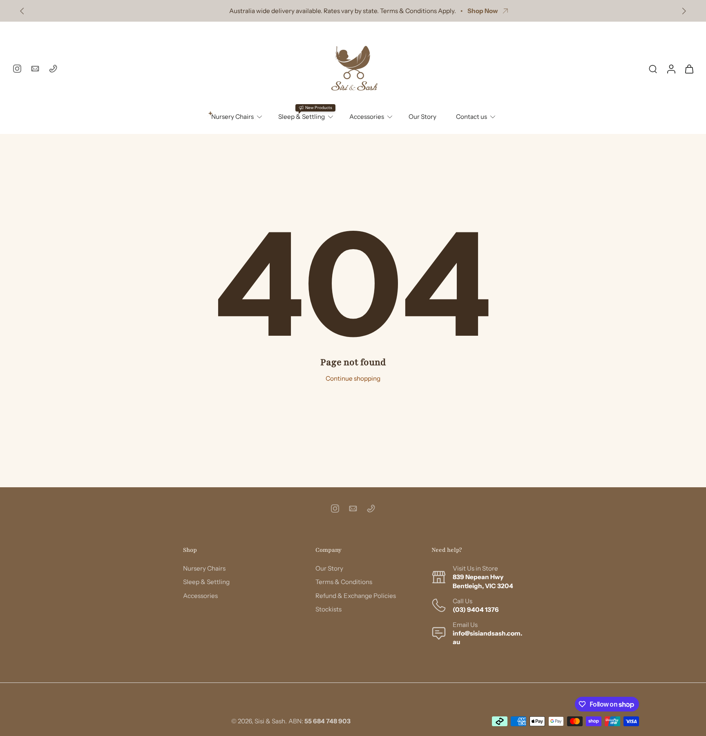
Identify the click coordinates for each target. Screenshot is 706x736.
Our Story (422, 116)
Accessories (366, 116)
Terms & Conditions (343, 582)
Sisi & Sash (270, 721)
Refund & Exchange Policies (355, 596)
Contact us (471, 116)
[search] (653, 68)
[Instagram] (17, 69)
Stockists (328, 609)
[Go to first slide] (684, 11)
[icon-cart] (689, 69)
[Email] (35, 69)
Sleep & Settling (206, 582)
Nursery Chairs (204, 569)
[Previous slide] (22, 11)
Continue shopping (353, 378)
